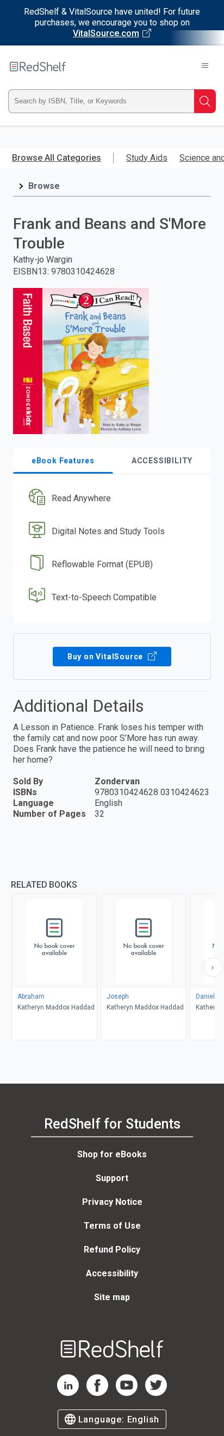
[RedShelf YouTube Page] (127, 1393)
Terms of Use (112, 1226)
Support (112, 1178)
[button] (111, 498)
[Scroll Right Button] (213, 967)
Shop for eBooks (112, 1154)
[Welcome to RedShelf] (37, 66)
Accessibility (112, 1273)
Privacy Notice (112, 1202)
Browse (44, 186)
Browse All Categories (56, 158)
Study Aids (146, 158)
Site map (112, 1297)
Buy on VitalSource (106, 656)
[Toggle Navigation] (205, 66)
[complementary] (112, 947)
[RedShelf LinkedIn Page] (68, 1393)
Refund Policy (112, 1249)
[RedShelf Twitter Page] (156, 1393)
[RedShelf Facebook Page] (97, 1393)
